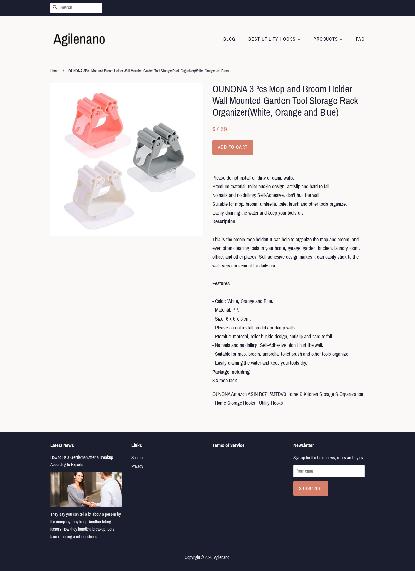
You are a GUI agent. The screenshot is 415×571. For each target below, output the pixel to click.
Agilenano (221, 557)
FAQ (360, 39)
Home (54, 71)
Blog (229, 39)
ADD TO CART (233, 147)
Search (137, 457)
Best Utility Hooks (272, 39)
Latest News (62, 445)
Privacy (137, 466)
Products (326, 39)
